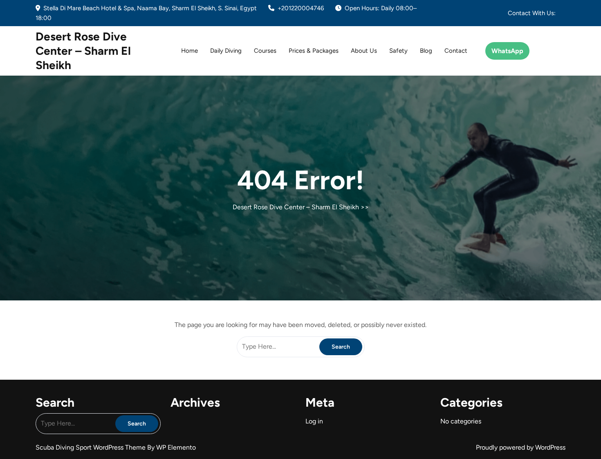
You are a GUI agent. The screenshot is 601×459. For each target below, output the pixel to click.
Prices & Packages (314, 50)
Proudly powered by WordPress (520, 447)
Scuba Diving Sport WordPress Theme (91, 447)
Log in (314, 421)
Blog (426, 50)
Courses (265, 50)
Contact (455, 50)
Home (189, 50)
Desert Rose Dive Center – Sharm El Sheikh (83, 50)
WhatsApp (507, 51)
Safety (398, 50)
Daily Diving (226, 50)
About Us (364, 50)
